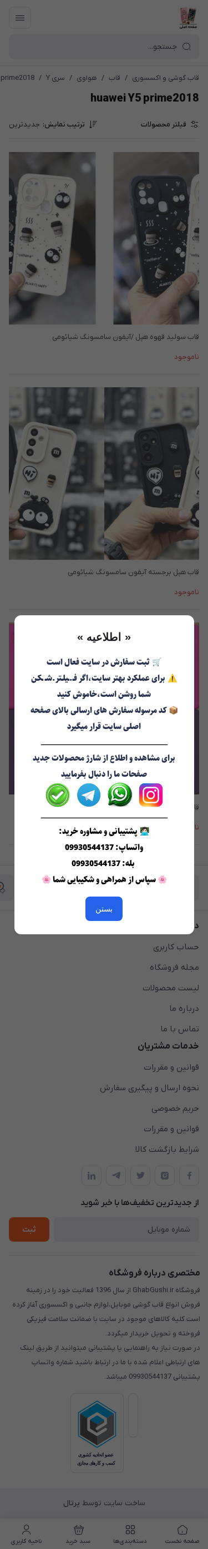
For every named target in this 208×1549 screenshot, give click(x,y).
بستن (104, 908)
